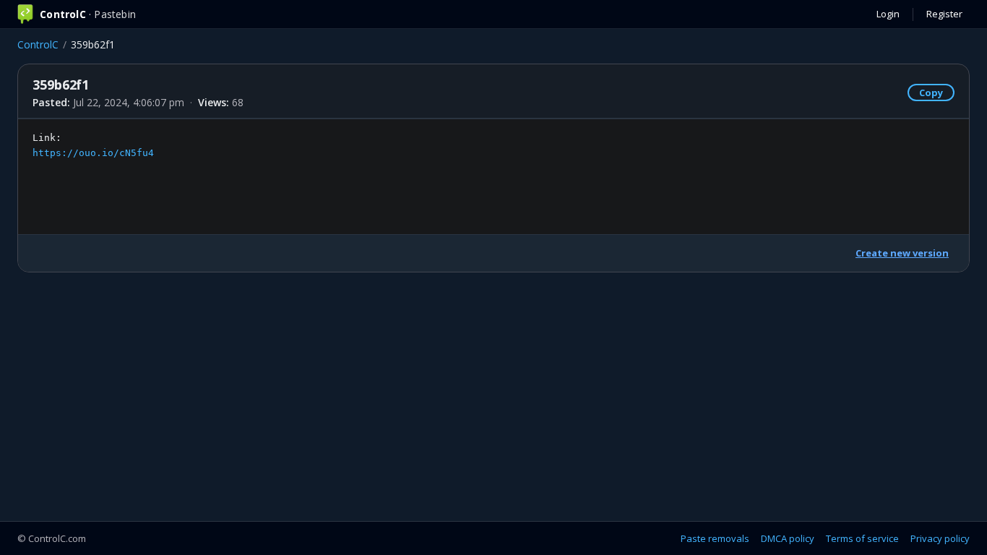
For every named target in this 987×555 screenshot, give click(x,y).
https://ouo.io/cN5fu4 (93, 152)
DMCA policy (787, 538)
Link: (93, 145)
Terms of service (862, 538)
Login (888, 13)
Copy (931, 92)
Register (944, 13)
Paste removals (715, 538)
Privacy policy (940, 538)
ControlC (38, 44)
